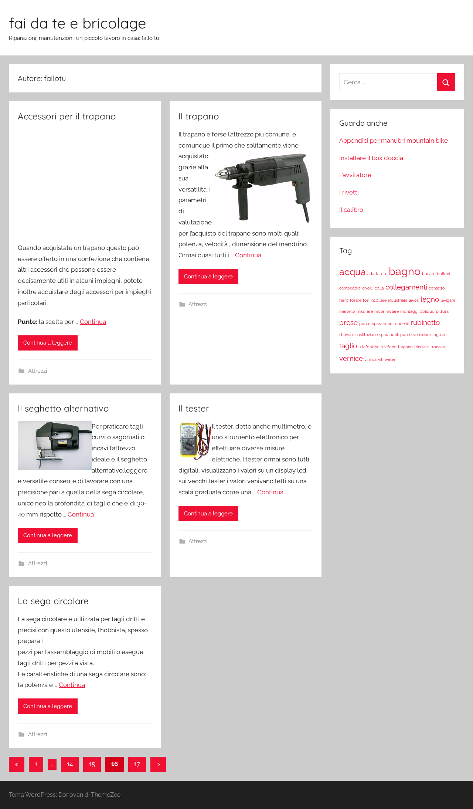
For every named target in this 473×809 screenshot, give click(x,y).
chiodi (367, 288)
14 (70, 764)
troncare (438, 347)
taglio (348, 346)
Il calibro (351, 209)
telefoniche (368, 347)
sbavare (346, 334)
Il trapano (198, 116)
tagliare (439, 334)
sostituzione (366, 334)
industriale (397, 300)
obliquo (427, 311)
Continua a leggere (47, 342)
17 (137, 764)
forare (355, 300)
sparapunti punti (394, 334)
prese (348, 322)
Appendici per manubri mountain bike (393, 140)
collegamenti (406, 287)
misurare (365, 311)
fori (366, 300)
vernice (351, 358)
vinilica (370, 359)
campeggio (350, 288)
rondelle (401, 323)
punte (364, 323)
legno (430, 299)
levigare (447, 300)
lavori (414, 300)
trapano (405, 347)
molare (392, 311)
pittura (442, 311)
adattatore (377, 273)
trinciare (421, 347)
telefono (389, 347)
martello (347, 311)
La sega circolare (53, 600)
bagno (405, 271)
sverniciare (421, 334)
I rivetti (349, 192)
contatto (437, 288)
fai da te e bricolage (77, 23)
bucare (428, 273)
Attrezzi (37, 371)
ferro (343, 300)
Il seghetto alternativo (63, 408)
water (390, 359)
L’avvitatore (355, 175)
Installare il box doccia (371, 158)
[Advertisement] (85, 184)
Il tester (193, 408)
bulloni (443, 273)
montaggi (409, 311)
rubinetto (425, 322)
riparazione (382, 323)
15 (92, 764)
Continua (93, 321)
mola (379, 311)
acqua (352, 272)
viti (380, 359)
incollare (379, 300)
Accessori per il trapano (67, 116)
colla (379, 288)
